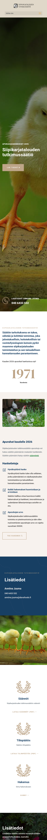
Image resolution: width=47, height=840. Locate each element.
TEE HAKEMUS (14, 536)
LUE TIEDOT (12, 167)
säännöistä (34, 456)
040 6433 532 (20, 303)
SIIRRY (23, 795)
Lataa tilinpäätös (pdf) (23, 753)
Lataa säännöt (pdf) (23, 712)
